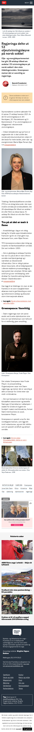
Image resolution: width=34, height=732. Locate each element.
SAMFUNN (19, 485)
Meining (6, 683)
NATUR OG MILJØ (7, 485)
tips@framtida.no (9, 699)
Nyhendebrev (8, 688)
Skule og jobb (8, 677)
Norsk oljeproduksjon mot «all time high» (17, 302)
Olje (3, 492)
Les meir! (19, 729)
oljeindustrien (19, 492)
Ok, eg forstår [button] (27, 729)
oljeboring (10, 492)
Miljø (30, 488)
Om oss (21, 683)
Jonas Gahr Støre (7, 488)
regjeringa (29, 492)
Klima (16, 488)
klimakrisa (23, 488)
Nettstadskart (24, 686)
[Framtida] (4, 3)
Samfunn (6, 675)
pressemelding (10, 144)
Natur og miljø (24, 677)
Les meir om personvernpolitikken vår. (16, 665)
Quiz (20, 680)
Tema (21, 688)
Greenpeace (28, 485)
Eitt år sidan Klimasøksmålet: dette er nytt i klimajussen (15, 440)
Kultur (21, 675)
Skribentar (7, 686)
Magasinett (7, 680)
